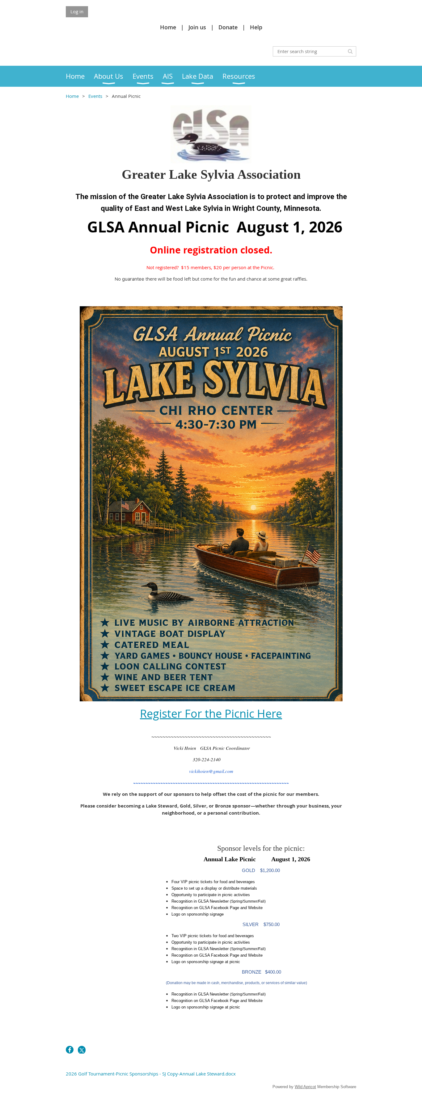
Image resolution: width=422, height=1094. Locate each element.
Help (256, 27)
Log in (76, 11)
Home (168, 27)
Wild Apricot (305, 1086)
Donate (228, 27)
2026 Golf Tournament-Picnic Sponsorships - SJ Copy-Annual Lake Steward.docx (151, 1074)
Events (95, 96)
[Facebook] (70, 1050)
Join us (197, 27)
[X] (82, 1050)
